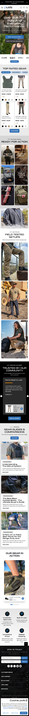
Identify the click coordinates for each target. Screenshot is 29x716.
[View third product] (11, 306)
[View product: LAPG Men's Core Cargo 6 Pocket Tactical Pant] (21, 80)
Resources (4, 687)
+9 (25, 98)
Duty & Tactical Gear (21, 173)
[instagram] (11, 665)
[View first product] (8, 253)
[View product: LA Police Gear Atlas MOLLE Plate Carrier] (7, 80)
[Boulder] (19, 98)
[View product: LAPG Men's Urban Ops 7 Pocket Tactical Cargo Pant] (21, 107)
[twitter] (14, 665)
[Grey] (9, 98)
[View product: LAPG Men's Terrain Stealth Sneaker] (7, 597)
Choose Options (21, 407)
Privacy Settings (14, 713)
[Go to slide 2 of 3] (26, 1)
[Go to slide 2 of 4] (28, 395)
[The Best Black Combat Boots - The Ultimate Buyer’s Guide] (14, 483)
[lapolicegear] (8, 6)
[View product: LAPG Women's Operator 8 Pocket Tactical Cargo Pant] (7, 107)
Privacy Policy (10, 706)
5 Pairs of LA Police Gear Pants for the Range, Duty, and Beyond (12, 535)
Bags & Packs (7, 174)
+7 (25, 124)
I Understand (24, 713)
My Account (5, 679)
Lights (8, 194)
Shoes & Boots (21, 153)
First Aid (21, 194)
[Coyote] (9, 125)
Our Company (5, 675)
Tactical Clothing (8, 153)
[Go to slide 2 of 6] (28, 576)
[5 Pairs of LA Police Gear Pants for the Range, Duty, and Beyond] (14, 519)
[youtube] (20, 665)
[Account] (24, 6)
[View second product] (21, 267)
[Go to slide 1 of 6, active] (11, 603)
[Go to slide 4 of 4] (1, 395)
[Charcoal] (6, 125)
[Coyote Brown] (6, 98)
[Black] (2, 98)
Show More (14, 129)
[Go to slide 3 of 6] (14, 603)
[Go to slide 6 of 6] (1, 576)
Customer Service (7, 671)
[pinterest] (17, 665)
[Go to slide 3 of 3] (2, 1)
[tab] (6, 71)
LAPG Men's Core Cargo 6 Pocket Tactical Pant (16, 406)
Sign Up (24, 656)
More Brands (14, 60)
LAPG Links (4, 683)
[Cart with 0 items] (27, 6)
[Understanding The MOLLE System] (14, 449)
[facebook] (8, 665)
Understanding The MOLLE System (11, 464)
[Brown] (22, 98)
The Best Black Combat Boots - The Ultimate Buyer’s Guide (13, 499)
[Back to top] (26, 642)
